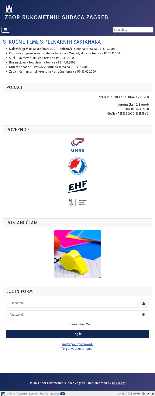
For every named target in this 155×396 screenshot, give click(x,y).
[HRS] (77, 166)
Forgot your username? (78, 349)
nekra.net (119, 383)
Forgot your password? (77, 344)
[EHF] (77, 186)
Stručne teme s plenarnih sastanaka (52, 42)
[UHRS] (77, 144)
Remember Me (80, 324)
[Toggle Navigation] (6, 30)
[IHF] (77, 202)
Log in (77, 334)
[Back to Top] (148, 389)
